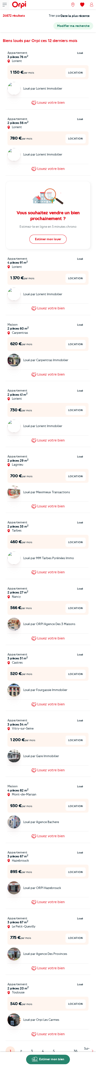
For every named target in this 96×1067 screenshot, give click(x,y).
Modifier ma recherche (73, 26)
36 (75, 1051)
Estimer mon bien (51, 1059)
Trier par (55, 15)
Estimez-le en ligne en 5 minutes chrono (48, 226)
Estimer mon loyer (48, 239)
